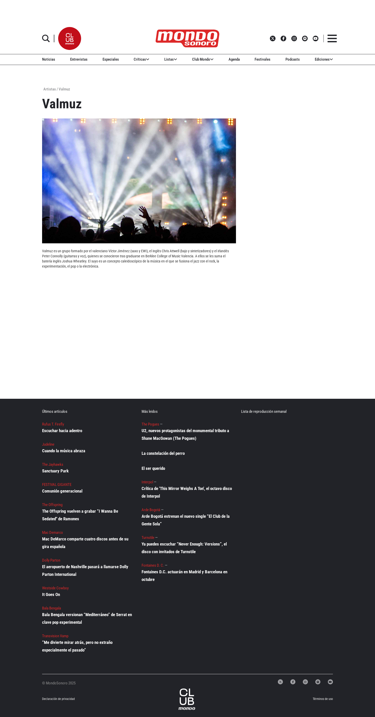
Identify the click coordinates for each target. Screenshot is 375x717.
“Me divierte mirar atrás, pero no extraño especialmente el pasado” (77, 646)
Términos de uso (323, 699)
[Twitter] (280, 681)
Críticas (140, 59)
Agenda (234, 59)
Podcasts (292, 59)
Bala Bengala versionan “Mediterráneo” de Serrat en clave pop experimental (87, 618)
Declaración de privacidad (58, 699)
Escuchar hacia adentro (62, 430)
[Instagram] (305, 681)
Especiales (111, 59)
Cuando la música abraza (63, 450)
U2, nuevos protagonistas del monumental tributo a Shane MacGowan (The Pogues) (185, 434)
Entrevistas (79, 59)
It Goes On (51, 594)
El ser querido (153, 468)
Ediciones (322, 59)
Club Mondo (201, 59)
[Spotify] (317, 681)
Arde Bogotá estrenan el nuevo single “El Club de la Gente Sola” (186, 520)
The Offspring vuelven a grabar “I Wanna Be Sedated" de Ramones (80, 515)
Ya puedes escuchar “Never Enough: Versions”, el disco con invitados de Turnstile (184, 547)
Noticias (48, 59)
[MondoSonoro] (187, 38)
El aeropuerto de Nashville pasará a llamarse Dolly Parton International (85, 570)
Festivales (262, 59)
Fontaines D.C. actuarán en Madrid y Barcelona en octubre (184, 575)
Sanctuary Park (55, 470)
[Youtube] (330, 681)
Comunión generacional (62, 491)
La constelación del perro (163, 453)
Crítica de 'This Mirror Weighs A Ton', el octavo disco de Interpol (187, 492)
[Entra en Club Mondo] (181, 699)
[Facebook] (292, 681)
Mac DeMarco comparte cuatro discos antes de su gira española (85, 542)
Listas (169, 59)
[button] (69, 38)
